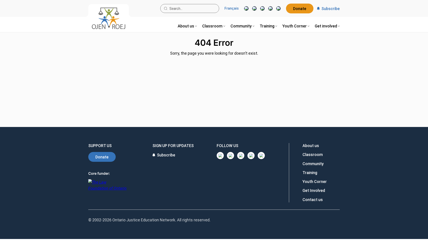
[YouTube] (262, 8)
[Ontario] (107, 187)
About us (310, 145)
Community (313, 163)
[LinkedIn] (254, 8)
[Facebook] (278, 8)
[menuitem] (187, 26)
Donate (299, 8)
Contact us (312, 199)
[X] (270, 8)
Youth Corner (314, 181)
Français (231, 8)
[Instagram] (246, 8)
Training (309, 172)
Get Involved (313, 190)
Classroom (312, 154)
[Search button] (165, 8)
